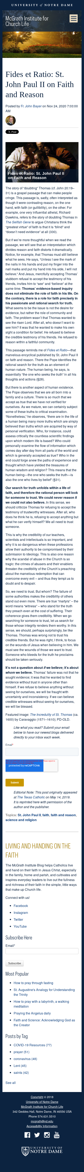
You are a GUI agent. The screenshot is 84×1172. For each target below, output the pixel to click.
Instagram (21, 912)
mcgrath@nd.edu (42, 1121)
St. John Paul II (29, 815)
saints (21, 1072)
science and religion (21, 819)
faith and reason (63, 815)
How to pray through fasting (33, 982)
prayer (21, 1051)
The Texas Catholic (31, 797)
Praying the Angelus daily (32, 1013)
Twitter (18, 919)
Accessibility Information (42, 1126)
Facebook (21, 905)
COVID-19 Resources (33, 1045)
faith (45, 815)
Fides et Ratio (57, 350)
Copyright (37, 1097)
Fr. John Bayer (31, 106)
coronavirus (25, 1058)
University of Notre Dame (42, 1101)
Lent (20, 1065)
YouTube (20, 926)
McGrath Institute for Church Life (27, 21)
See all (11, 1082)
